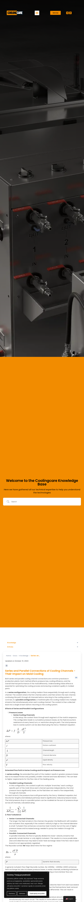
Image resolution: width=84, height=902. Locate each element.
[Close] (47, 872)
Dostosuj (12, 893)
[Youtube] (67, 13)
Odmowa (22, 893)
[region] (26, 884)
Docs (15, 656)
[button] (37, 13)
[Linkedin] (70, 13)
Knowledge (23, 656)
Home (8, 656)
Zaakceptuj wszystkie (37, 893)
